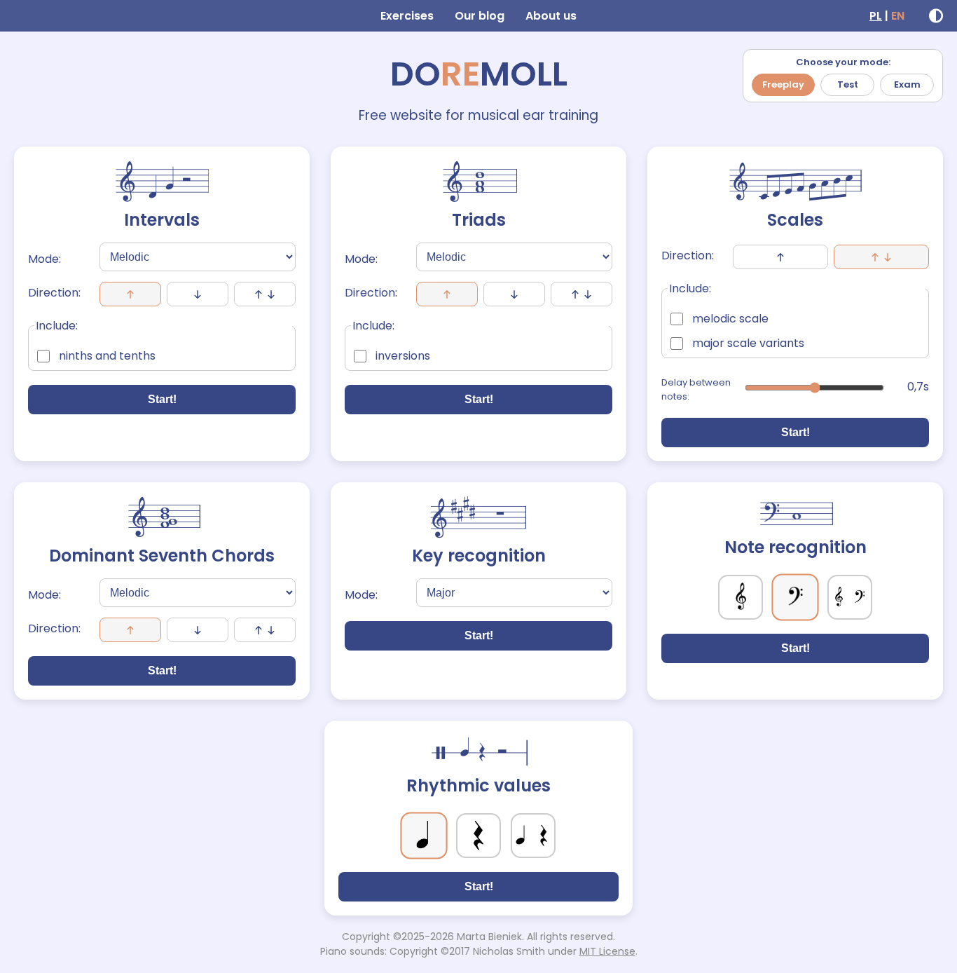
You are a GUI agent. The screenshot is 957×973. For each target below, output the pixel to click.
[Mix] (265, 294)
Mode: (44, 259)
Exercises (407, 16)
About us (551, 16)
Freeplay (783, 84)
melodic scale (730, 319)
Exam (907, 84)
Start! (162, 399)
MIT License (607, 951)
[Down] (197, 294)
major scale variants (748, 343)
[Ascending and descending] (881, 257)
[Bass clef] (794, 596)
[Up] (130, 294)
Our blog (479, 16)
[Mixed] (581, 294)
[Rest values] (478, 835)
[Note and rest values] (533, 835)
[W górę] (447, 294)
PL (875, 16)
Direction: (54, 293)
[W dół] (514, 294)
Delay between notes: (696, 389)
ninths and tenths (107, 356)
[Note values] (423, 835)
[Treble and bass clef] (849, 597)
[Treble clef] (740, 597)
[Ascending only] (780, 257)
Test (847, 84)
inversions (403, 356)
